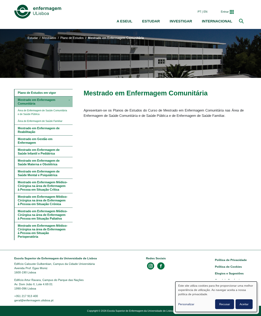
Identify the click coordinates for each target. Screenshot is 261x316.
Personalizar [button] (186, 304)
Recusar (224, 304)
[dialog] (216, 297)
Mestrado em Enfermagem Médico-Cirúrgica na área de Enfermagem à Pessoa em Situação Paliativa (42, 214)
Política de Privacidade (231, 260)
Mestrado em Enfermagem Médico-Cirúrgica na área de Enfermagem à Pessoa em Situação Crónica (42, 200)
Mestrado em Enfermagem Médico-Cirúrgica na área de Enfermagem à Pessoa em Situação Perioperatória (42, 231)
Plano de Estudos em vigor (37, 92)
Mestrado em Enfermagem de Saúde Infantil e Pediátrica (39, 151)
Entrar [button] (225, 11)
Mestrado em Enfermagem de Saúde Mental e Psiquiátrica (39, 173)
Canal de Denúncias (229, 280)
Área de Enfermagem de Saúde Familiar (40, 121)
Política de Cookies (228, 266)
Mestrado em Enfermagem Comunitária (37, 101)
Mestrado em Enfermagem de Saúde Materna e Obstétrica (39, 162)
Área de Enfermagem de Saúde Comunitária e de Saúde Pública (43, 112)
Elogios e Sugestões (229, 273)
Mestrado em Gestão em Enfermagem (35, 140)
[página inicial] (38, 12)
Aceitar (244, 304)
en (205, 11)
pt (199, 11)
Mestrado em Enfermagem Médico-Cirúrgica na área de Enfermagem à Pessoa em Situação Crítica (42, 185)
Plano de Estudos (72, 38)
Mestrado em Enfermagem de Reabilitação (39, 130)
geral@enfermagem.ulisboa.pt (33, 300)
